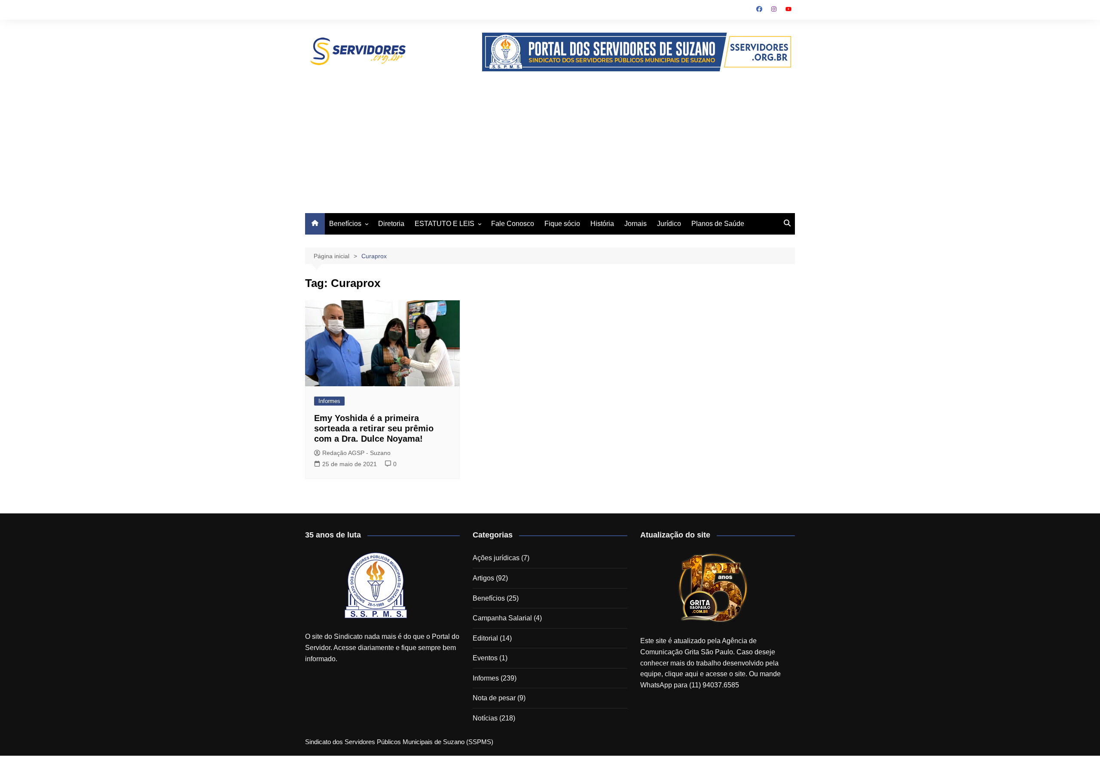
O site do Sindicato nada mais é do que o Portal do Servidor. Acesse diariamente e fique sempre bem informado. (382, 647)
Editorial (485, 638)
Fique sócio (562, 223)
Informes (329, 401)
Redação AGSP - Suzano (356, 452)
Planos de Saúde (717, 223)
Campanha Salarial (502, 618)
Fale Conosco (512, 223)
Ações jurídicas (496, 558)
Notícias (485, 718)
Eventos (485, 658)
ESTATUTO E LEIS (444, 223)
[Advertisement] (550, 136)
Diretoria (391, 223)
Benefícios (345, 223)
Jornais (635, 223)
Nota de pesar (494, 698)
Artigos (483, 578)
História (602, 223)
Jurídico (669, 223)
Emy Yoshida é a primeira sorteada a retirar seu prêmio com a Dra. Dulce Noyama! (374, 428)
